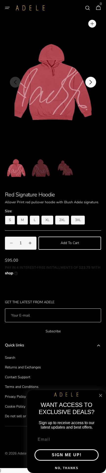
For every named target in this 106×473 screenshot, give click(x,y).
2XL (64, 221)
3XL (80, 221)
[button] (7, 7)
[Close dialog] (101, 395)
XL (49, 221)
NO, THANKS (66, 468)
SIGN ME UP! (67, 455)
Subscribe (53, 331)
